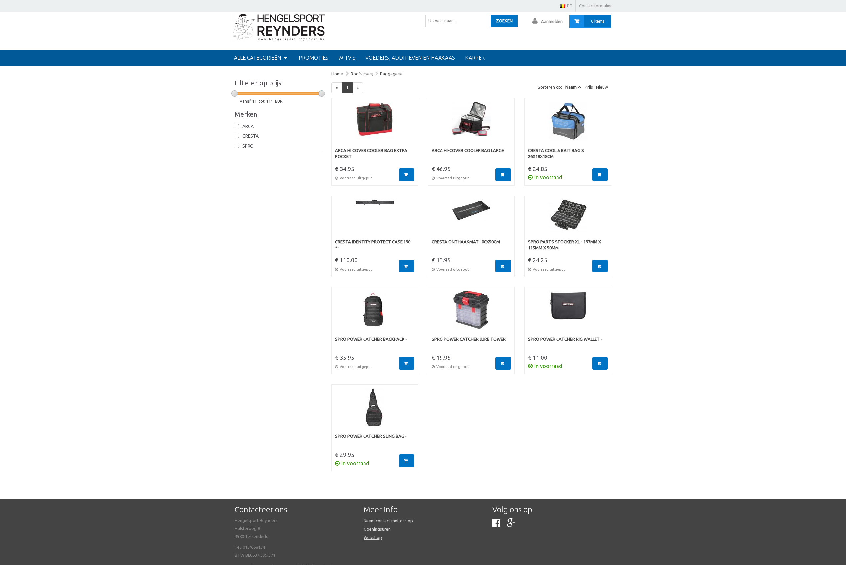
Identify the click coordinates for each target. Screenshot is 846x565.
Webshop (373, 537)
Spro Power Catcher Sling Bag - (371, 436)
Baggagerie (391, 73)
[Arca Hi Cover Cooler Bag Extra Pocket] (374, 124)
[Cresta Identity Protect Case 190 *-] (374, 219)
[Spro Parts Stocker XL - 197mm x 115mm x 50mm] (567, 219)
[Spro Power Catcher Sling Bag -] (374, 410)
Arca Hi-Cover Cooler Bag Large (468, 150)
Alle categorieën (258, 58)
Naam (571, 87)
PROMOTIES (313, 58)
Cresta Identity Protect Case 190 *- (372, 244)
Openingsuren (377, 529)
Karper (475, 58)
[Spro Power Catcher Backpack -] (374, 313)
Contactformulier (595, 5)
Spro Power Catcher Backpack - (371, 339)
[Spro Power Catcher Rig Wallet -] (567, 313)
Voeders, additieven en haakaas (410, 58)
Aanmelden (552, 21)
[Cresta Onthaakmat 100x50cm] (471, 219)
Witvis (347, 58)
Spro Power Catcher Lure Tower (469, 339)
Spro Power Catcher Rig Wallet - (565, 339)
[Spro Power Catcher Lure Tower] (471, 313)
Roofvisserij (362, 73)
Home (337, 73)
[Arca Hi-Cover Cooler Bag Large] (471, 124)
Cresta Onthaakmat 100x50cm (466, 241)
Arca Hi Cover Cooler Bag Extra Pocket (371, 153)
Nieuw (602, 87)
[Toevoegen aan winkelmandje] (406, 174)
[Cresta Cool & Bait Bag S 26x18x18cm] (567, 124)
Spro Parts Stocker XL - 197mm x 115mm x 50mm (564, 244)
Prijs (589, 87)
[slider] (234, 93)
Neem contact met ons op (388, 520)
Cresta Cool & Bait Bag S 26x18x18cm (556, 153)
